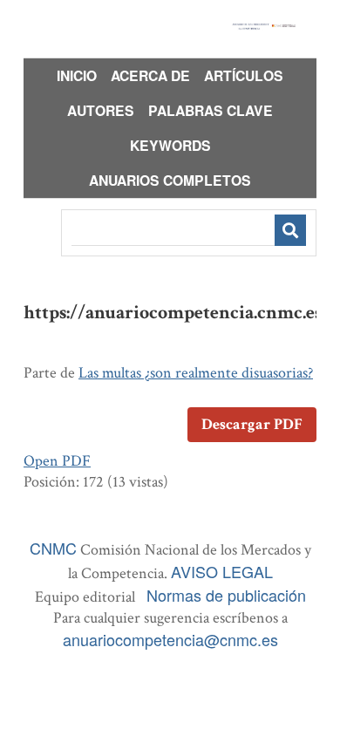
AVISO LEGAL (222, 571)
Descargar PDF (252, 424)
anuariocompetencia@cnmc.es (170, 639)
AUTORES (100, 110)
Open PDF (57, 461)
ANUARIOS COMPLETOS (170, 180)
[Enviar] (290, 230)
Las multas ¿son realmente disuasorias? (195, 373)
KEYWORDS (170, 145)
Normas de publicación (226, 594)
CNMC (53, 547)
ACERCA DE (150, 75)
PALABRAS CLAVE (210, 110)
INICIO (77, 75)
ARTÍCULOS (243, 75)
